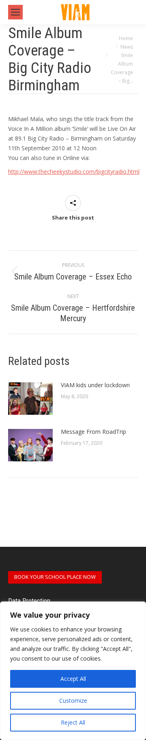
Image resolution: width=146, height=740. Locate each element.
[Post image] (30, 398)
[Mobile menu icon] (15, 12)
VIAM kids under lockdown (95, 385)
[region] (73, 670)
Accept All (73, 678)
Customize (73, 700)
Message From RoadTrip (93, 431)
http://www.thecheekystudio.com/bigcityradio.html (74, 171)
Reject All (73, 722)
